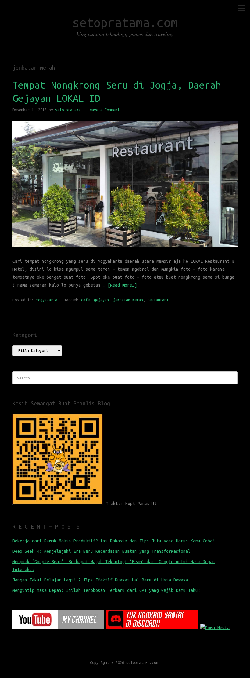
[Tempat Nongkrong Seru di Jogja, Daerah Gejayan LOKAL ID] (125, 253)
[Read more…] (122, 285)
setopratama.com (125, 22)
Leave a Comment (104, 110)
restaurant (158, 300)
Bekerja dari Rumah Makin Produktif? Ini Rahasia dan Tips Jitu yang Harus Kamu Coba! (113, 540)
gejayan (101, 300)
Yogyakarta (46, 300)
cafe (85, 300)
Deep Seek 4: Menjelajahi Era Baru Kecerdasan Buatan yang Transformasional (101, 551)
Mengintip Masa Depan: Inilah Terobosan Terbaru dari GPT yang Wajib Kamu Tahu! (106, 590)
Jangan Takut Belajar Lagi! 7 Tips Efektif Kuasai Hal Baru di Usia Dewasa (100, 579)
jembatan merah (128, 300)
